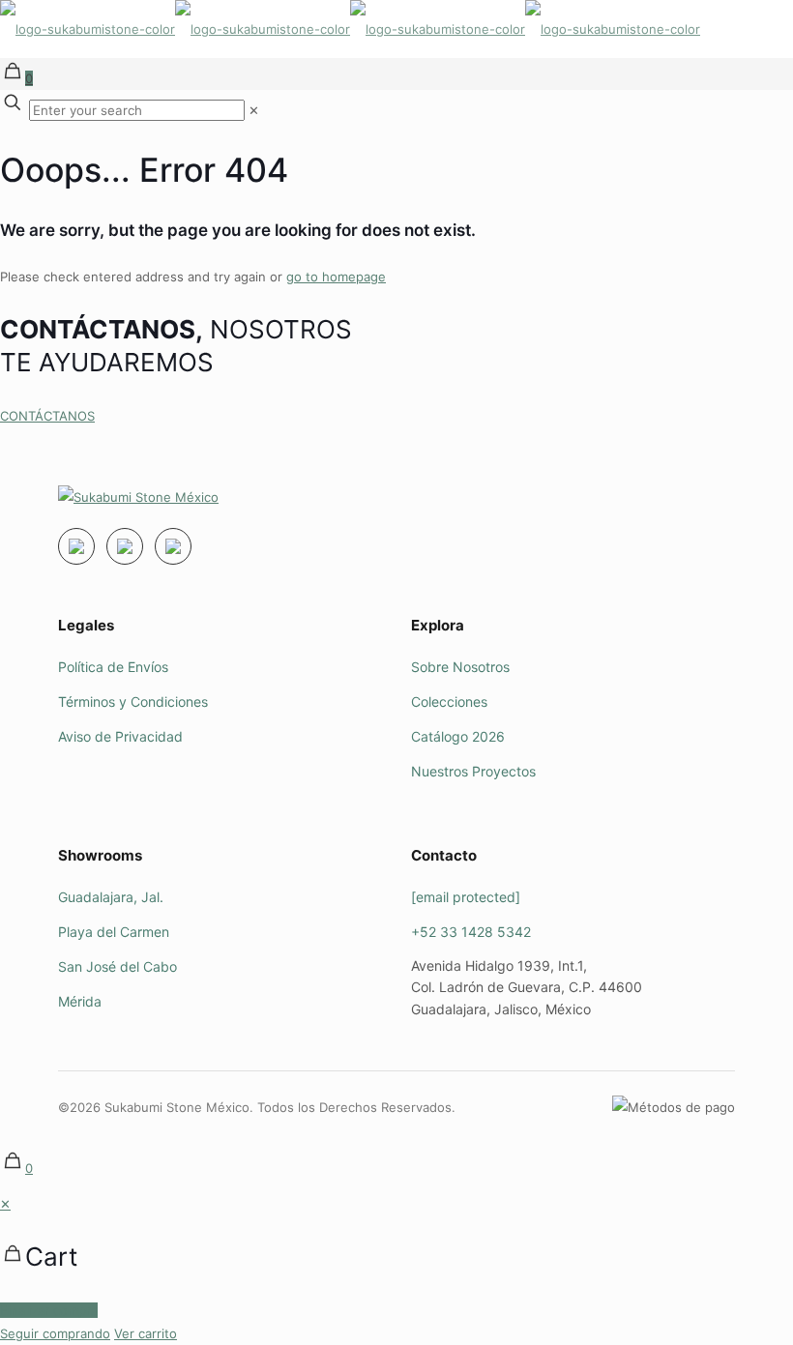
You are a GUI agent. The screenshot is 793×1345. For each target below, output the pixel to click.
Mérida (80, 1001)
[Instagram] (76, 546)
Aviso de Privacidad (120, 736)
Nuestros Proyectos (473, 771)
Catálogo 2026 (458, 736)
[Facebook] (124, 546)
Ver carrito (145, 1333)
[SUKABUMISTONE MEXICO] (350, 29)
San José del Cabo (117, 966)
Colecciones (449, 701)
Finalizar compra (49, 1310)
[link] (254, 110)
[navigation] (396, 1268)
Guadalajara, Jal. (110, 897)
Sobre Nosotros (460, 666)
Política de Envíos (113, 666)
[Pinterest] (173, 546)
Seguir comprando (55, 1333)
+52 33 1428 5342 (471, 931)
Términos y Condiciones (133, 701)
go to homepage (336, 276)
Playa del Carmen (113, 931)
